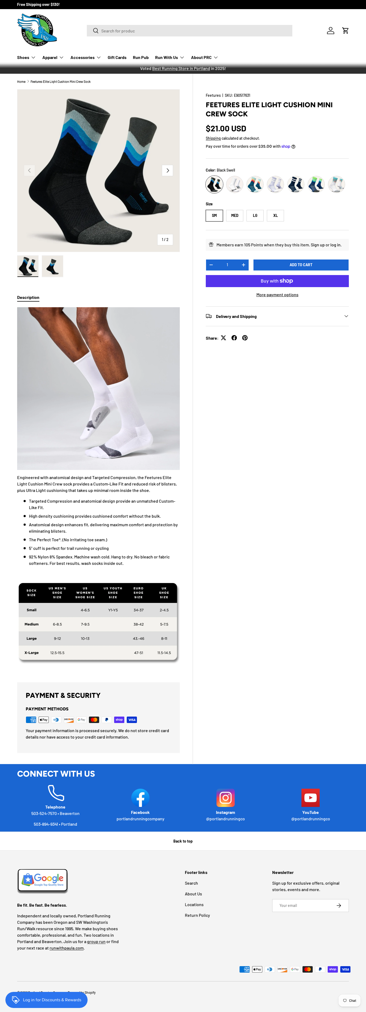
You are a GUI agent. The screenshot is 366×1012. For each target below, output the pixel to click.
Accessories (82, 57)
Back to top (183, 841)
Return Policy (197, 915)
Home (21, 81)
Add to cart (301, 264)
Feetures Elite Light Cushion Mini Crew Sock (61, 81)
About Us (193, 893)
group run (96, 941)
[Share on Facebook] (234, 337)
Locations (194, 904)
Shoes (23, 57)
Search (191, 882)
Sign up (318, 244)
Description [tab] (28, 297)
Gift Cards (117, 57)
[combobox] (189, 30)
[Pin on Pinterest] (245, 337)
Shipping (213, 138)
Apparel (49, 57)
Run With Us (166, 57)
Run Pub (141, 57)
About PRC (201, 57)
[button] (346, 30)
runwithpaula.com (67, 947)
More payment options (277, 294)
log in (335, 244)
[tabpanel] (98, 488)
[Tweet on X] (223, 337)
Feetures (213, 95)
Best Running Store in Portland (181, 68)
